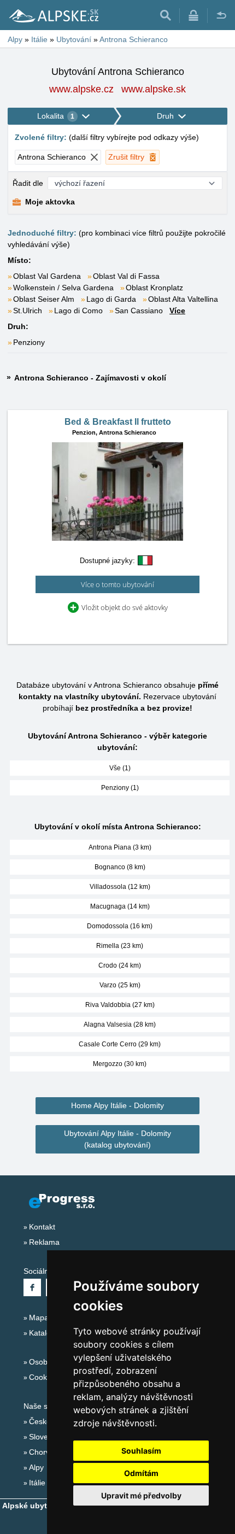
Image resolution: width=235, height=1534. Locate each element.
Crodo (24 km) (119, 965)
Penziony (29, 342)
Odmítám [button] (141, 1473)
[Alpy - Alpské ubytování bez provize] (53, 15)
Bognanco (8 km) (120, 867)
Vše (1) (120, 768)
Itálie (37, 1482)
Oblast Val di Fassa (126, 276)
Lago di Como (78, 310)
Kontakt (42, 1226)
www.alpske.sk (153, 89)
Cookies (43, 1377)
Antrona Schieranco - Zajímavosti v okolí (90, 377)
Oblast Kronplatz (154, 287)
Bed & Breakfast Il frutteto (117, 421)
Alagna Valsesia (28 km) (120, 1024)
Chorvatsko (48, 1452)
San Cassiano (139, 310)
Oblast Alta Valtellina (183, 299)
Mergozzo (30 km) (119, 1064)
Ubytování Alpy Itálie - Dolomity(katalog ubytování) (117, 1139)
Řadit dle (28, 183)
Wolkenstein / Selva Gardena (63, 287)
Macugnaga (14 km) (120, 906)
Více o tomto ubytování (117, 584)
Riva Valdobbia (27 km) (120, 1005)
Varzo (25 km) (119, 985)
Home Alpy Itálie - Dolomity (117, 1105)
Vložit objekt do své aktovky (124, 607)
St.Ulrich (27, 310)
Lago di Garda (111, 299)
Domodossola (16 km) (119, 926)
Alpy (36, 1467)
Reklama (44, 1242)
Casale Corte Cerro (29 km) (120, 1044)
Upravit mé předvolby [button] (141, 1495)
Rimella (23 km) (119, 946)
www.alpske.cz (81, 89)
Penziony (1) (120, 788)
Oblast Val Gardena (47, 276)
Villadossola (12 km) (120, 887)
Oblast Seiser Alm (43, 299)
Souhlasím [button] (141, 1450)
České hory (48, 1421)
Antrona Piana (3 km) (120, 847)
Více (177, 310)
